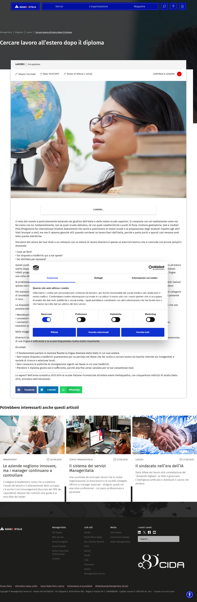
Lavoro (29, 32)
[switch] (81, 319)
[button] (26, 389)
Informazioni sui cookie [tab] (144, 278)
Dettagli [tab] (98, 278)
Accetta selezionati (98, 332)
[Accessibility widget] (189, 594)
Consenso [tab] (52, 278)
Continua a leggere (164, 74)
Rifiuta (54, 332)
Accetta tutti (142, 332)
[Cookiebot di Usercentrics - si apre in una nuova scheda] (150, 267)
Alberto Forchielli (26, 74)
